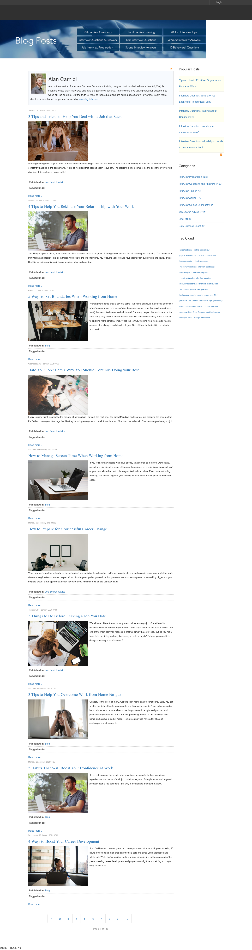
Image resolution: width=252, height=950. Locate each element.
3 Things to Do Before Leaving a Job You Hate (67, 616)
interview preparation (201, 272)
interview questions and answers (192, 283)
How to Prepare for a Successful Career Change (67, 529)
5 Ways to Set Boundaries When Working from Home (72, 296)
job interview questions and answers (194, 295)
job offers (183, 300)
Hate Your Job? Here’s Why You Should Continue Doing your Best (83, 370)
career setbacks (185, 249)
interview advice (185, 261)
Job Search (193, 300)
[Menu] (217, 12)
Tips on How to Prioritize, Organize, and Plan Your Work (200, 83)
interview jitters (185, 272)
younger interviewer (202, 317)
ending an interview (201, 249)
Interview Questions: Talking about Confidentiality (198, 114)
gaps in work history (187, 255)
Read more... (35, 195)
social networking (213, 312)
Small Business (199, 312)
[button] (216, 2)
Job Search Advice (55, 182)
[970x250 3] (126, 39)
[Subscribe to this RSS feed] (171, 69)
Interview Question (187, 278)
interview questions (203, 278)
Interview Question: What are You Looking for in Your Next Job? (197, 98)
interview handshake (206, 266)
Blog (47, 345)
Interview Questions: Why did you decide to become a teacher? (201, 144)
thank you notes (185, 317)
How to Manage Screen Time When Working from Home (75, 455)
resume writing (185, 312)
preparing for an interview (207, 306)
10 (126, 918)
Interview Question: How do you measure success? (196, 129)
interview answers (201, 261)
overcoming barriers (187, 306)
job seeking (218, 300)
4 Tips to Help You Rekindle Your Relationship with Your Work (81, 206)
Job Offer (214, 295)
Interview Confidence (188, 266)
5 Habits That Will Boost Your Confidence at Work (70, 768)
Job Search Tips (205, 300)
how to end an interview (206, 255)
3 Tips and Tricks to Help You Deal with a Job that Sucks (75, 116)
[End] (147, 918)
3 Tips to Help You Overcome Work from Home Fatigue (75, 694)
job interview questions (199, 289)
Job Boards (184, 289)
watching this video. (89, 99)
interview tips (212, 283)
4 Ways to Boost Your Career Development (63, 841)
